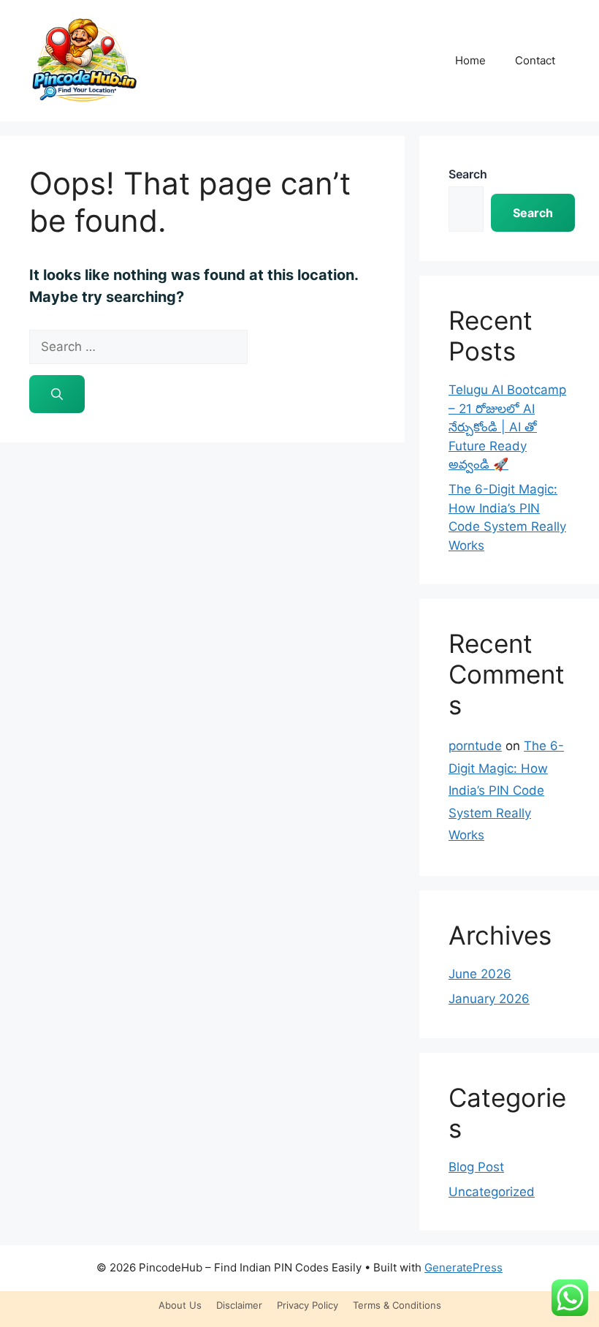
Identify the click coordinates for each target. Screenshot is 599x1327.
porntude (475, 745)
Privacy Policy (307, 1305)
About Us (180, 1305)
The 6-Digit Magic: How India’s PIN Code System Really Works (506, 790)
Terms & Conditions (397, 1305)
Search (468, 174)
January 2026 (489, 998)
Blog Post (476, 1167)
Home (470, 60)
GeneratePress (463, 1267)
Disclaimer (239, 1305)
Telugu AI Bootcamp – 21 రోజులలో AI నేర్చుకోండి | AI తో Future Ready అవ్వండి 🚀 (507, 427)
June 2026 (480, 974)
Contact (535, 60)
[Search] (57, 394)
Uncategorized (492, 1191)
